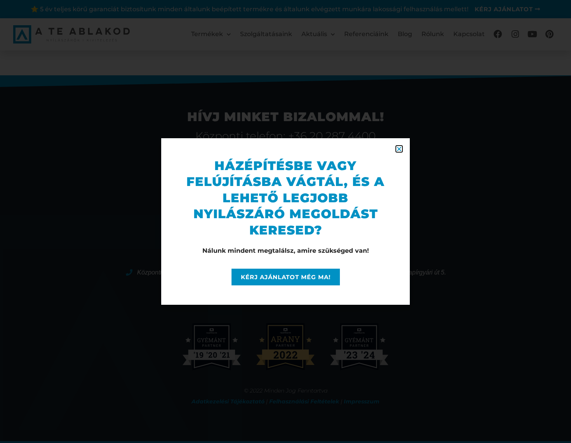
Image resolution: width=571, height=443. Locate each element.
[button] (399, 149)
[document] (285, 221)
